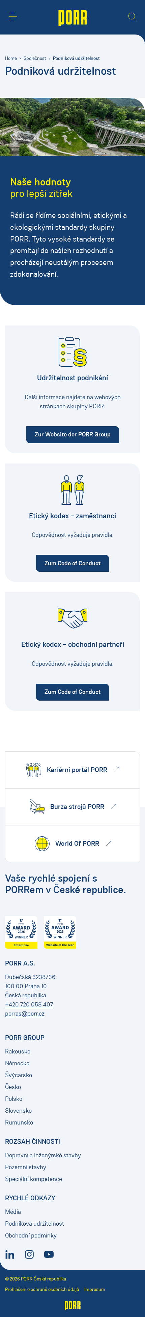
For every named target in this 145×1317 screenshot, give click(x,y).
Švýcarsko (18, 1075)
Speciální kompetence (33, 1179)
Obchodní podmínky (31, 1235)
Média (13, 1212)
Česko (13, 1087)
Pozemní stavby (25, 1167)
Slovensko (18, 1110)
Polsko (13, 1099)
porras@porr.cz (25, 1013)
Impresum (94, 1289)
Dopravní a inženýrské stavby (43, 1155)
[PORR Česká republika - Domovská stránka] (72, 17)
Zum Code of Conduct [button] (77, 563)
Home (11, 58)
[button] (13, 16)
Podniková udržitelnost (34, 1223)
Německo (17, 1063)
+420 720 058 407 (29, 1004)
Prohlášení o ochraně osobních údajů (42, 1289)
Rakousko (17, 1051)
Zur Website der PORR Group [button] (77, 434)
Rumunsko (19, 1122)
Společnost (35, 58)
